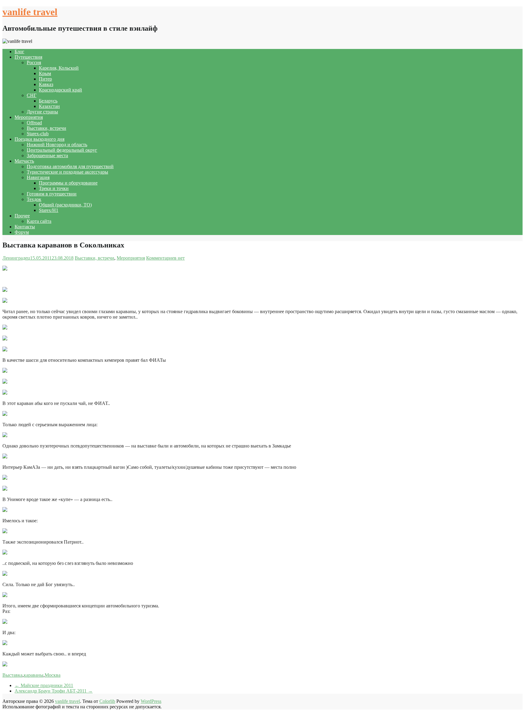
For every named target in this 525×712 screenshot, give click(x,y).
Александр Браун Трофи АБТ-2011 (54, 690)
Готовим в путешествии (52, 193)
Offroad (34, 122)
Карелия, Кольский (59, 68)
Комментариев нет (165, 258)
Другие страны (42, 111)
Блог (19, 51)
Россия (34, 62)
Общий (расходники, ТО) (65, 204)
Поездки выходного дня (39, 139)
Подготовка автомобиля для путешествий (70, 166)
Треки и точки (54, 188)
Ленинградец (16, 258)
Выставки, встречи (46, 128)
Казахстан (49, 106)
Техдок (34, 199)
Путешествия (28, 57)
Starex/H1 (48, 210)
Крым (45, 73)
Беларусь (48, 100)
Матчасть (24, 161)
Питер (45, 78)
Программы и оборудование (68, 182)
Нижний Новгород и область (57, 144)
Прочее (22, 215)
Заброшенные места (47, 155)
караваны (33, 675)
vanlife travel (29, 11)
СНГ (31, 95)
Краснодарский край (60, 89)
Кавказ (46, 84)
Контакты (25, 226)
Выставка (12, 675)
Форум (22, 232)
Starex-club (38, 133)
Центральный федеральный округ (62, 150)
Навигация (38, 177)
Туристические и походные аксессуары (67, 172)
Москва (52, 675)
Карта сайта (39, 221)
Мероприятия (29, 117)
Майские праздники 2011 (44, 685)
